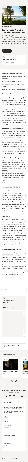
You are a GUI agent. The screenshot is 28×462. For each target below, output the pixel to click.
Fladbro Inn (4, 170)
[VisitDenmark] (8, 402)
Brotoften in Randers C (12, 76)
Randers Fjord (12, 100)
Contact (5, 445)
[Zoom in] (24, 331)
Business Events (7, 425)
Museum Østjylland (20, 202)
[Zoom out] (24, 335)
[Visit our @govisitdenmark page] (18, 396)
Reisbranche (7, 427)
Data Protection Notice (5, 457)
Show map (6, 51)
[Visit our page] (10, 396)
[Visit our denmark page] (6, 396)
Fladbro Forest (16, 177)
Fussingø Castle (15, 252)
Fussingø (5, 78)
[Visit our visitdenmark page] (14, 396)
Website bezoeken (9, 59)
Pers (5, 423)
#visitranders (5, 274)
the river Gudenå (11, 131)
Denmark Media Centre (9, 435)
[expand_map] (24, 313)
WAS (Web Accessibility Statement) (17, 457)
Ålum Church (5, 219)
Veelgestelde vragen (8, 443)
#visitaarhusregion (13, 274)
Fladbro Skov (21, 76)
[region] (14, 324)
